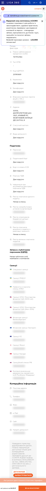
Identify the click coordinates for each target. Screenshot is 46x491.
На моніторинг (33, 488)
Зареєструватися (23, 475)
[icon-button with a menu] (43, 8)
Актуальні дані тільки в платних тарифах (23, 480)
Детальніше (19, 472)
